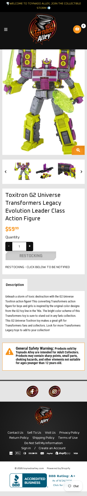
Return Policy (19, 437)
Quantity (12, 237)
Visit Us (50, 432)
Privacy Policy (69, 432)
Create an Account (52, 448)
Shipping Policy (43, 437)
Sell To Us (34, 432)
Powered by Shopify (58, 468)
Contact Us (15, 432)
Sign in (26, 448)
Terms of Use (68, 437)
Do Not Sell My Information (43, 443)
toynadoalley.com (33, 468)
